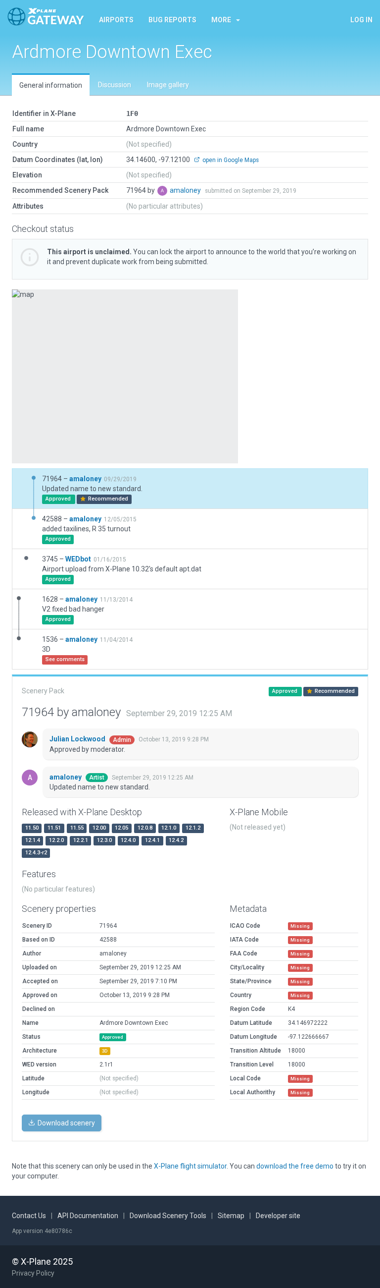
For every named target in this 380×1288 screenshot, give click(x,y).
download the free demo (294, 1166)
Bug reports (172, 20)
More (221, 20)
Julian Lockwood (78, 739)
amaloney (186, 190)
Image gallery (168, 85)
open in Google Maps (230, 160)
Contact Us (29, 1216)
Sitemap (231, 1216)
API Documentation (87, 1216)
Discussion (114, 85)
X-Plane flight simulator (190, 1166)
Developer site (278, 1216)
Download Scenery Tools (168, 1216)
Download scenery (65, 1123)
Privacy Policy (33, 1273)
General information (50, 85)
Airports (116, 20)
